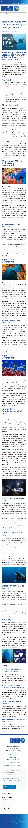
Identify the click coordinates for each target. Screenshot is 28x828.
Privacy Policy (17, 823)
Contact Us (5, 821)
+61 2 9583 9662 (23, 1)
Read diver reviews (7, 783)
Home (3, 18)
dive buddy (7, 615)
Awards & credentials (18, 783)
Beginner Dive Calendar (7, 799)
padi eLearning (10, 202)
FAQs (11, 821)
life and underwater (15, 610)
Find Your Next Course (7, 807)
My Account (14, 3)
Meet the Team (21, 821)
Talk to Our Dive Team (9, 787)
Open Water (20, 196)
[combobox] (13, 13)
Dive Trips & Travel (6, 809)
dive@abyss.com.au (7, 1)
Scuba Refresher (6, 803)
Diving (7, 18)
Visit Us (15, 821)
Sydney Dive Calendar (7, 801)
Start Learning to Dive (7, 797)
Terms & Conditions (7, 823)
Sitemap (23, 823)
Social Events (5, 805)
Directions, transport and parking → (13, 765)
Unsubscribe (14, 825)
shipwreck (13, 507)
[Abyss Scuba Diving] (10, 8)
